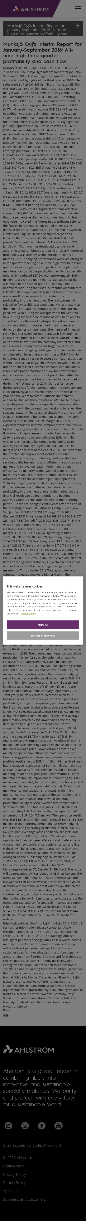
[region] (43, 610)
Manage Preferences (43, 635)
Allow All (43, 624)
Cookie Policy (28, 613)
